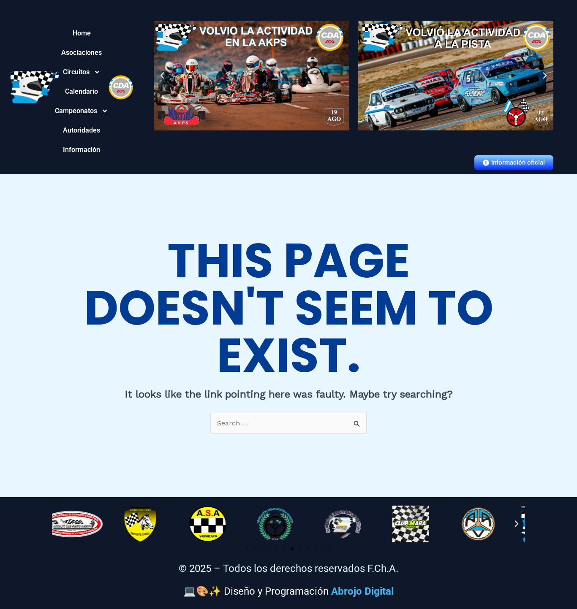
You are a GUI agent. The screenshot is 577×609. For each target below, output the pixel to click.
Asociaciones (81, 53)
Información (81, 150)
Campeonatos (81, 111)
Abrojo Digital (362, 591)
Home (81, 33)
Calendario (81, 91)
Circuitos (81, 72)
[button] (162, 75)
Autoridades (81, 130)
